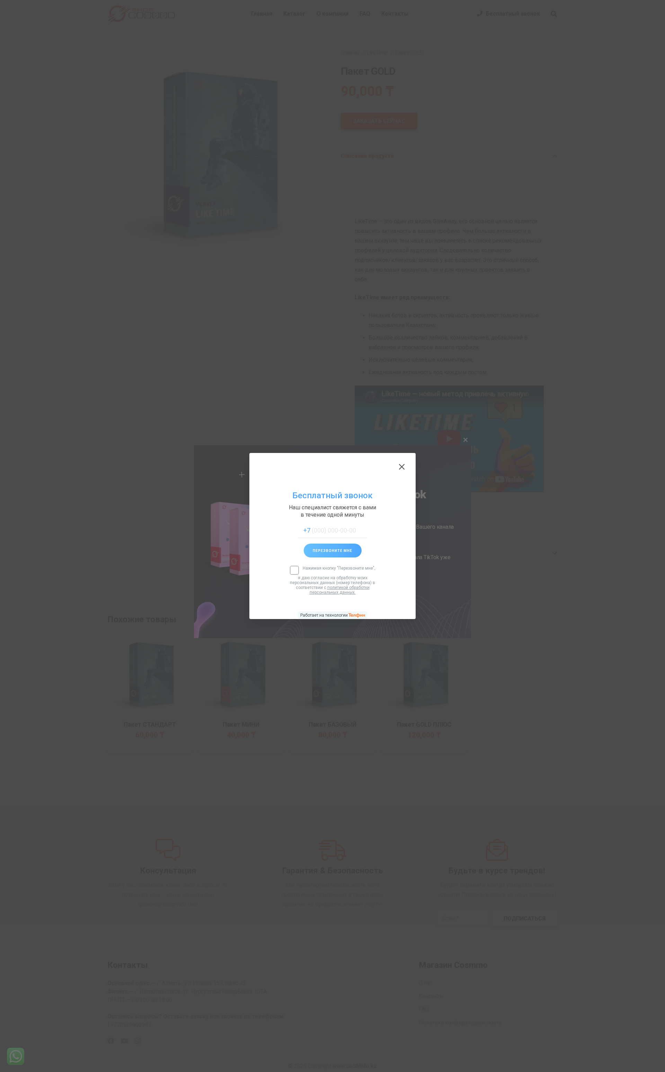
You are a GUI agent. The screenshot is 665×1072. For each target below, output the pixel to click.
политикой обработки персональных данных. (340, 590)
